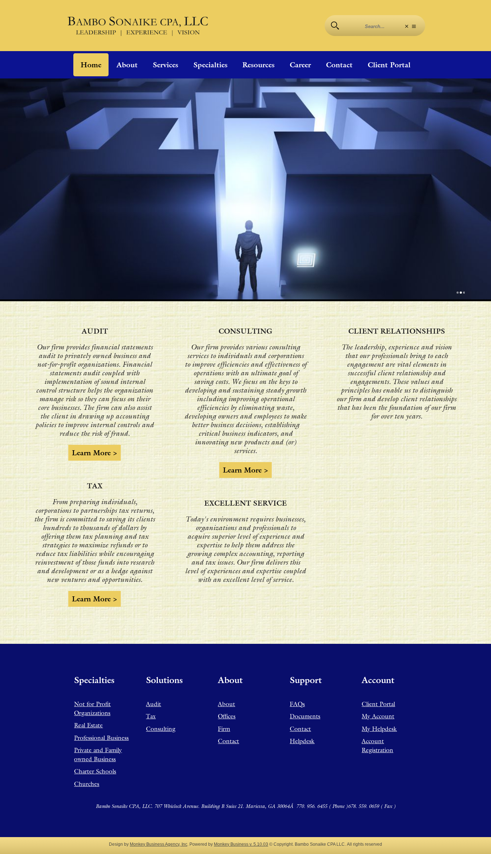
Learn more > (94, 452)
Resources (258, 64)
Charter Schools (95, 771)
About (127, 64)
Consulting (160, 728)
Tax (151, 716)
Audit (153, 704)
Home (91, 64)
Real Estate (88, 725)
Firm (224, 728)
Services (165, 64)
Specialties (210, 64)
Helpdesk (302, 741)
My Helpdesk (379, 728)
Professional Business (101, 737)
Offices (226, 716)
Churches (86, 783)
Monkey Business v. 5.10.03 (241, 844)
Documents (305, 716)
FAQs (297, 704)
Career (300, 64)
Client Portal (389, 64)
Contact (339, 64)
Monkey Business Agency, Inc (158, 844)
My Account (378, 716)
